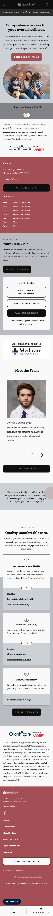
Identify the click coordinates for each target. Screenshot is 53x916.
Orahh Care (43, 883)
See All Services (26, 712)
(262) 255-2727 (18, 179)
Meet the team (26, 469)
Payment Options (26, 313)
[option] (26, 413)
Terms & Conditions (24, 883)
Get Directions (26, 188)
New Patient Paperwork (26, 292)
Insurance (7, 852)
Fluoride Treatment (16, 654)
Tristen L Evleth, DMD (19, 422)
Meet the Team (10, 833)
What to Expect (17, 269)
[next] (45, 455)
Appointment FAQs (26, 303)
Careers (35, 883)
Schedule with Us (26, 57)
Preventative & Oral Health (20, 599)
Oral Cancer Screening (18, 604)
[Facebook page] (4, 813)
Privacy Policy (11, 883)
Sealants (11, 593)
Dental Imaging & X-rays (19, 659)
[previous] (35, 455)
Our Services (9, 826)
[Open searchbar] (47, 4)
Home (6, 820)
